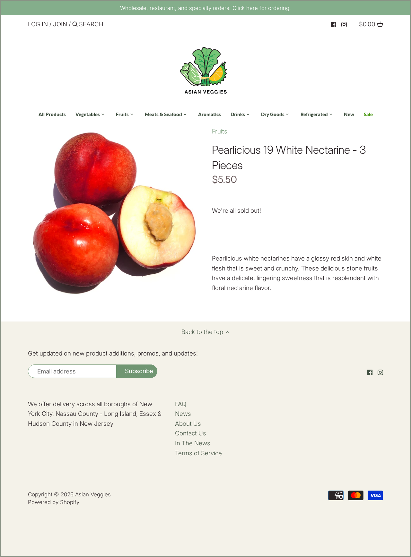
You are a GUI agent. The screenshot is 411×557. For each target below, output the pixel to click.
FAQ (180, 404)
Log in (38, 24)
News (183, 413)
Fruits (219, 131)
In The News (192, 443)
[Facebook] (333, 24)
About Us (188, 423)
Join (60, 24)
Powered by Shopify (53, 502)
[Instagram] (344, 24)
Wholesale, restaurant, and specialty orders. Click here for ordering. (205, 7)
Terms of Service (198, 453)
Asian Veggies (93, 494)
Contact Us (190, 433)
